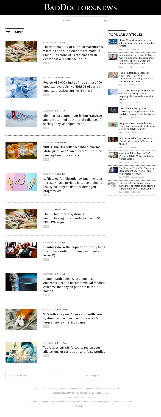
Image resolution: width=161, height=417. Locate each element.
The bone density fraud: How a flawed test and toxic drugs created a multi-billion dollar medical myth (137, 186)
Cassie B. (134, 133)
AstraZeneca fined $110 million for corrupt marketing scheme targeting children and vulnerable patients (136, 95)
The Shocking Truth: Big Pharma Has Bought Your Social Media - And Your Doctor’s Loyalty (137, 171)
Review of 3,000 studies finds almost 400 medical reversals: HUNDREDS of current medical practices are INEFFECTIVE (72, 87)
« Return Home (18, 375)
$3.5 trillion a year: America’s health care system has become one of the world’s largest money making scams (72, 318)
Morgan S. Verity (137, 162)
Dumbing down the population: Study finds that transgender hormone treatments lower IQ (74, 251)
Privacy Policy (80, 406)
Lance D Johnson (137, 67)
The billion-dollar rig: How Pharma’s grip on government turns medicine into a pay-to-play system (137, 111)
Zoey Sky (135, 103)
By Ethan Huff (60, 42)
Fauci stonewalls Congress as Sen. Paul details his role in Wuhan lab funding (136, 141)
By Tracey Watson (62, 343)
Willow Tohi (135, 49)
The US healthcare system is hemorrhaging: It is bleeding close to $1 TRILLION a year (71, 218)
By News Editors (61, 210)
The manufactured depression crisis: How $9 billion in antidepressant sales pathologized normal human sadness (136, 77)
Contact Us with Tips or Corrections (81, 397)
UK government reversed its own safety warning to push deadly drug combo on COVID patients (137, 126)
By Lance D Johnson (62, 78)
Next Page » (92, 375)
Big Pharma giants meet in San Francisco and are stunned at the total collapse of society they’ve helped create (72, 120)
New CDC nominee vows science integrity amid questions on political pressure (137, 43)
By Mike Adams (61, 143)
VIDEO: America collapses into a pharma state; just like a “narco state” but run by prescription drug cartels (72, 151)
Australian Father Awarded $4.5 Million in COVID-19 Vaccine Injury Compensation (136, 156)
